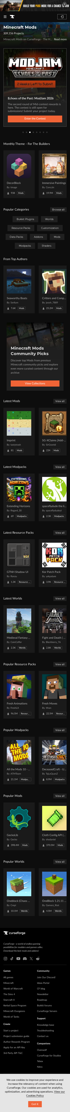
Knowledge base (45, 1025)
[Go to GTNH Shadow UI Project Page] (19, 563)
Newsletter (42, 994)
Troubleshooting (45, 1031)
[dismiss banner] (65, 4)
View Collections (35, 383)
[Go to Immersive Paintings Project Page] (54, 174)
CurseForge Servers (47, 1011)
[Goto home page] (12, 16)
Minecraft (8, 983)
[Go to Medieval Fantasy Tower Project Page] (19, 629)
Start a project (10, 1031)
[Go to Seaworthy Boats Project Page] (19, 289)
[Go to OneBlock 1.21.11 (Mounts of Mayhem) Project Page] (54, 892)
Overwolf (42, 1050)
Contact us (42, 1036)
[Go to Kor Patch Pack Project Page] (54, 563)
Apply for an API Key (14, 1047)
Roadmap (42, 1000)
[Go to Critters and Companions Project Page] (54, 289)
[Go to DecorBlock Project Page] (19, 174)
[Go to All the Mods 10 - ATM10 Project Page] (19, 760)
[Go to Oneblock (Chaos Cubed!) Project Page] (19, 892)
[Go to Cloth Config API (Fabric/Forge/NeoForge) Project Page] (54, 826)
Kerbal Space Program (14, 1005)
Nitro (39, 1067)
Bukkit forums (44, 1005)
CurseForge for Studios (49, 1056)
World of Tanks (11, 1017)
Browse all (58, 209)
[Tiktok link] (12, 959)
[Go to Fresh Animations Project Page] (19, 695)
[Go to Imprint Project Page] (19, 431)
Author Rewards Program (16, 1042)
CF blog (41, 989)
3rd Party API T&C (13, 1053)
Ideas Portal (43, 983)
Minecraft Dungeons (14, 1011)
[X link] (31, 959)
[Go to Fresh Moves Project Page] (54, 695)
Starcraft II (9, 1000)
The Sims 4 (9, 994)
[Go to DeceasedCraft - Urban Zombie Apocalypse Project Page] (54, 760)
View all (60, 401)
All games (8, 977)
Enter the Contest (35, 118)
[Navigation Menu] (5, 16)
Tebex (40, 1061)
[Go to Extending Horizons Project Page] (19, 497)
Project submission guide (16, 1036)
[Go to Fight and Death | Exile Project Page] (54, 629)
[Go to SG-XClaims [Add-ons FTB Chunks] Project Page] (54, 431)
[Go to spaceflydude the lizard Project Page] (54, 497)
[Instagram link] (5, 959)
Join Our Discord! (46, 977)
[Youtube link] (18, 959)
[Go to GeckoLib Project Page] (19, 826)
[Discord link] (25, 959)
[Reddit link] (38, 959)
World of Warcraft (13, 989)
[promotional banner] (35, 5)
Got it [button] (34, 1104)
